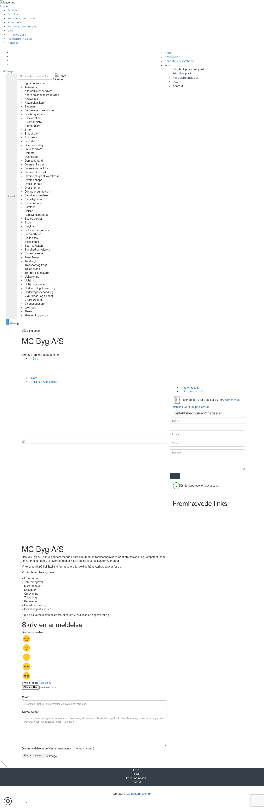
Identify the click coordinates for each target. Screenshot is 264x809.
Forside (12, 10)
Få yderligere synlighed (22, 26)
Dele (35, 358)
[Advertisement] (94, 412)
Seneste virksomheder (22, 18)
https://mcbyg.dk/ (192, 391)
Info (167, 65)
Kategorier (14, 22)
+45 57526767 (191, 387)
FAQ (13, 52)
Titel (25, 697)
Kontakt (13, 42)
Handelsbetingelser (20, 38)
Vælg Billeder (30, 682)
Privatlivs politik (17, 34)
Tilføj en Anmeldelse (44, 382)
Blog (11, 30)
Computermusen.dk (139, 793)
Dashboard (15, 14)
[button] (8, 801)
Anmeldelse (30, 712)
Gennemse (45, 682)
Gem (33, 378)
